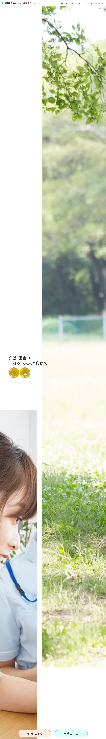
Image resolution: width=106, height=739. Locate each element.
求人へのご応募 (88, 3)
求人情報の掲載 (99, 3)
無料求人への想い (76, 3)
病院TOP (67, 3)
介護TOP (61, 3)
